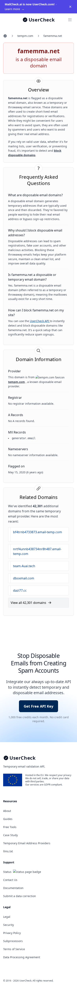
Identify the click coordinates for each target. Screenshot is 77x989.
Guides (7, 819)
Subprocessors (13, 941)
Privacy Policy (12, 933)
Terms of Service (14, 949)
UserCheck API (40, 321)
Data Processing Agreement (21, 957)
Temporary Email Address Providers (26, 843)
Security (8, 925)
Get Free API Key (38, 706)
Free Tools (9, 827)
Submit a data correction (19, 896)
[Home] (5, 36)
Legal (6, 917)
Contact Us (10, 880)
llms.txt (8, 851)
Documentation (13, 888)
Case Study (10, 835)
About (7, 811)
